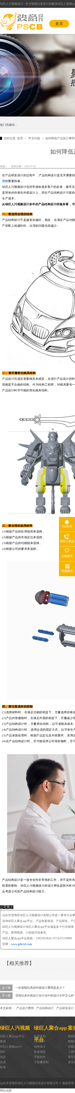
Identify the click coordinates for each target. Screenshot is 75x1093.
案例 (3, 1041)
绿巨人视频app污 (11, 1046)
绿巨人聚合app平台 (12, 1036)
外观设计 (40, 1041)
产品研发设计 (65, 1008)
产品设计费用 (25, 1008)
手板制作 (40, 1056)
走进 (3, 1062)
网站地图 (6, 1090)
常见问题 (34, 138)
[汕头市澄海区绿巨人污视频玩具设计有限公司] (21, 21)
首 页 (59, 23)
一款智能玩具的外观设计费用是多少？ (40, 987)
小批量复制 (41, 1062)
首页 (20, 138)
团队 (3, 1051)
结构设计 (40, 1046)
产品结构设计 (45, 1008)
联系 (3, 1067)
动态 (3, 1056)
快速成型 (40, 1051)
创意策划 (40, 1036)
